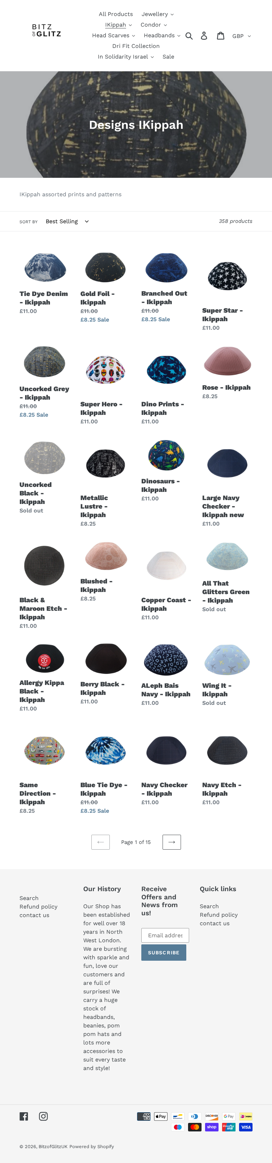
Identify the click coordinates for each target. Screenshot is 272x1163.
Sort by (28, 221)
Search (29, 898)
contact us (34, 915)
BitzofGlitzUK (53, 1146)
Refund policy (38, 906)
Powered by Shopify (91, 1146)
